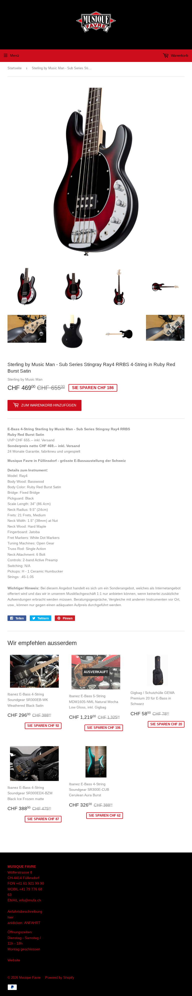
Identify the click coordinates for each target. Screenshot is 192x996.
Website (14, 960)
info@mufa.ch (30, 900)
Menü (14, 55)
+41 (22, 889)
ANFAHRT (32, 923)
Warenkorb (179, 55)
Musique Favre (29, 977)
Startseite (15, 68)
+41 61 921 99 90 (30, 883)
